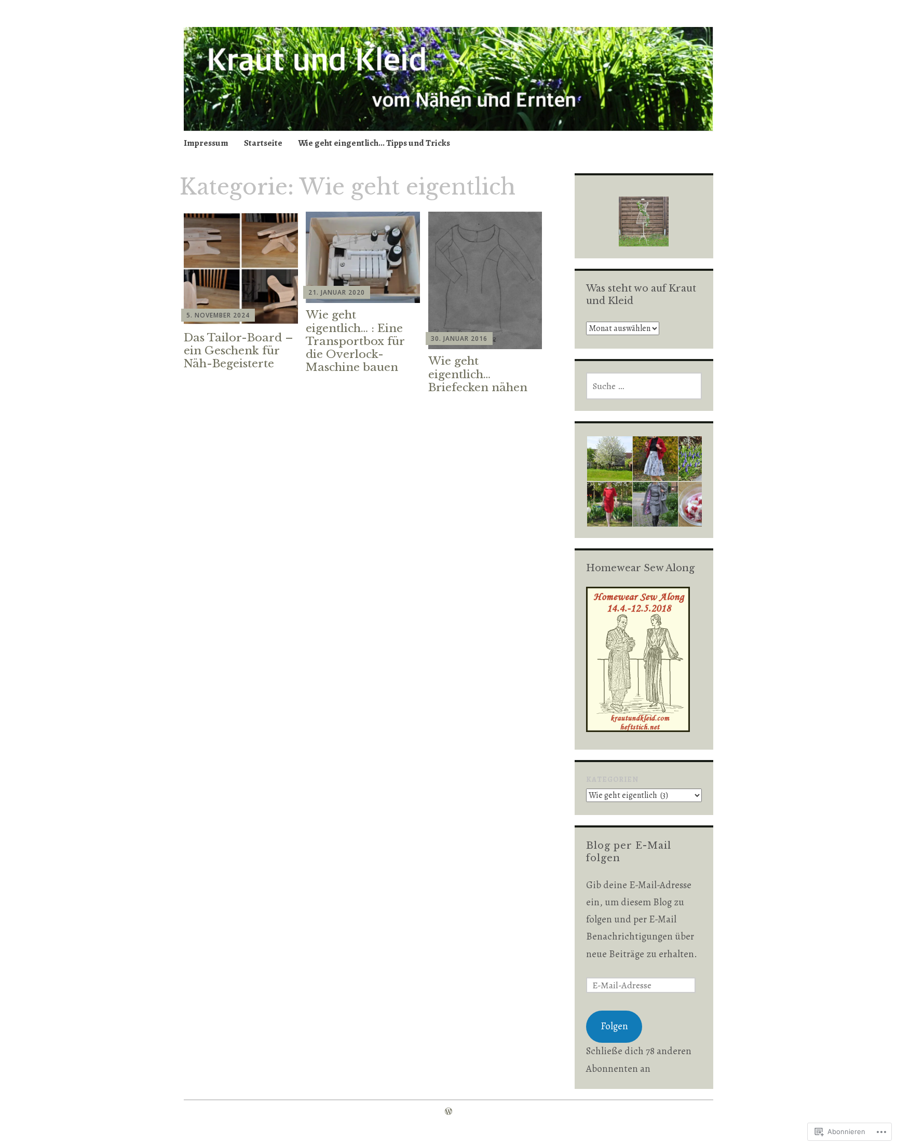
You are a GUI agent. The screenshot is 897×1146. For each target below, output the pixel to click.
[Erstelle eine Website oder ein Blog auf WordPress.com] (448, 1111)
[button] (609, 458)
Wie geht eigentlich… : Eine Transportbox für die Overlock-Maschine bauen (355, 341)
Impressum (206, 143)
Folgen (614, 1026)
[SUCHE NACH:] (643, 385)
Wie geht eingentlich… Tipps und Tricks (374, 143)
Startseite (263, 143)
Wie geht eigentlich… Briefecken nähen (477, 374)
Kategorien (612, 779)
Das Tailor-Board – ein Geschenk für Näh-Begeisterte (238, 350)
